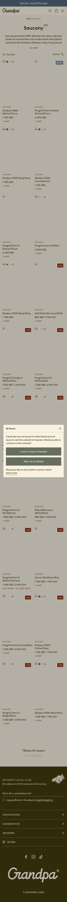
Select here (11, 473)
